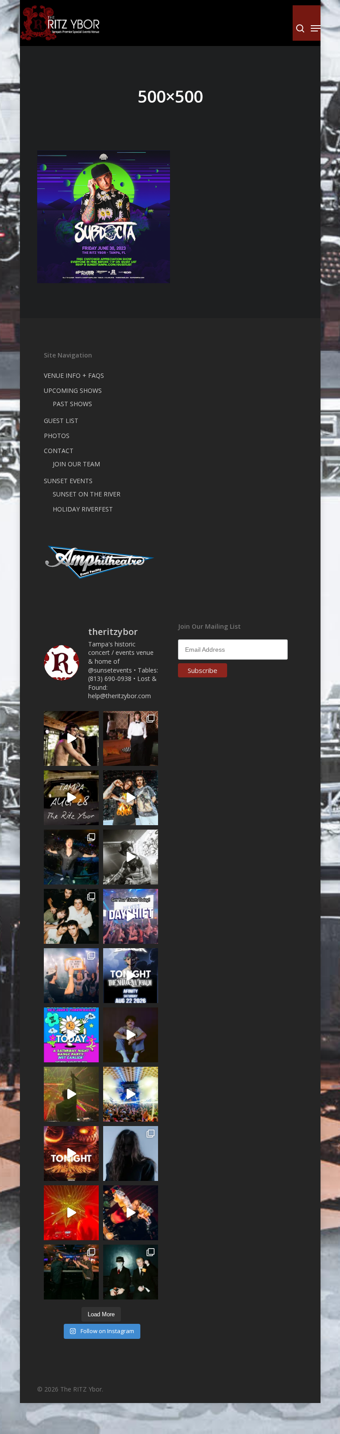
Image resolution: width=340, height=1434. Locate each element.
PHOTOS (57, 435)
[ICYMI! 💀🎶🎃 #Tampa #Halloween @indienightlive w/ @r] (71, 916)
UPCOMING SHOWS (73, 390)
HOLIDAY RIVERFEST (83, 509)
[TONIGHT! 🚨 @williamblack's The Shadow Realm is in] (130, 975)
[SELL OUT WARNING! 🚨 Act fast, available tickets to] (71, 1272)
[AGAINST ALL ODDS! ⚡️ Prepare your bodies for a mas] (130, 797)
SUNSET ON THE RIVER (86, 494)
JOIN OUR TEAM (76, 464)
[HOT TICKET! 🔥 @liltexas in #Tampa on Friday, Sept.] (130, 857)
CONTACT (58, 450)
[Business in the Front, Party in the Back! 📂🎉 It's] (130, 738)
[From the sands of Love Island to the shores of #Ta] (71, 738)
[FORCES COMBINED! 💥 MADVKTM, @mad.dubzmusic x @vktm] (130, 1272)
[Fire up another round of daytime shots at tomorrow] (130, 1094)
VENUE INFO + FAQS (74, 375)
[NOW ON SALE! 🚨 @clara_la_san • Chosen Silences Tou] (130, 1153)
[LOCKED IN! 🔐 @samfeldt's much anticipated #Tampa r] (71, 857)
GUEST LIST (61, 420)
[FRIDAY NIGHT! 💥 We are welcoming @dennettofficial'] (71, 797)
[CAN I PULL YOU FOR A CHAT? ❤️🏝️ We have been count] (71, 975)
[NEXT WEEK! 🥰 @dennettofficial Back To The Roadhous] (130, 1034)
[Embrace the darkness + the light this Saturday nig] (71, 1212)
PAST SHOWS (72, 404)
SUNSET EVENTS (68, 481)
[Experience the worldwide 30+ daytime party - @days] (130, 916)
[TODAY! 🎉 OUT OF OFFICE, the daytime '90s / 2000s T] (71, 1034)
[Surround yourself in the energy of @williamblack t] (71, 1094)
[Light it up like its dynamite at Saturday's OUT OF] (130, 1212)
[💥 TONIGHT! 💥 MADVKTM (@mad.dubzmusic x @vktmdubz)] (71, 1153)
